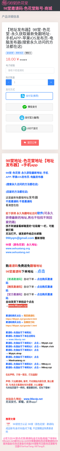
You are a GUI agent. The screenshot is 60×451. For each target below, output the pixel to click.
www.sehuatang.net (18, 252)
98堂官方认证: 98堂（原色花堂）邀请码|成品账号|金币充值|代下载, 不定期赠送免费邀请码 (30, 428)
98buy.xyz (46, 367)
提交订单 (31, 142)
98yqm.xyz (47, 342)
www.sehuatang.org (18, 248)
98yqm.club (47, 346)
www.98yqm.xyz (18, 305)
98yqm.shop (15, 353)
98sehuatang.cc (17, 360)
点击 (41, 271)
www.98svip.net (17, 339)
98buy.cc (46, 363)
